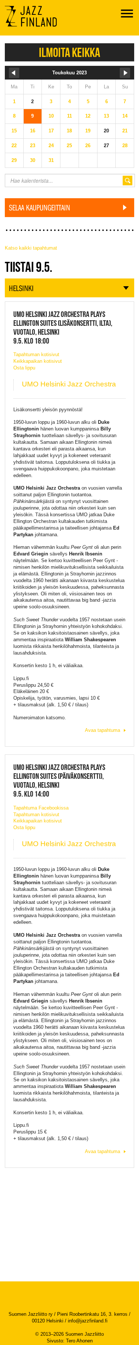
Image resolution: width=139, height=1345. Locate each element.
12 (87, 116)
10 (51, 116)
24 (51, 145)
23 (32, 145)
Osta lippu (24, 368)
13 (106, 116)
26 (87, 145)
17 (51, 131)
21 (125, 131)
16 (32, 131)
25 (69, 145)
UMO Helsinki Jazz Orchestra (69, 384)
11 (69, 116)
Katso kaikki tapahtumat (31, 248)
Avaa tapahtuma (102, 730)
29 (14, 160)
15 (14, 131)
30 (32, 160)
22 (14, 145)
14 (125, 116)
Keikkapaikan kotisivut (37, 361)
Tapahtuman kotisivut (36, 354)
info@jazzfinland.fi (87, 1321)
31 (51, 160)
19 (87, 131)
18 (69, 131)
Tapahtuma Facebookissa (41, 808)
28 (125, 145)
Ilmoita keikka (69, 52)
